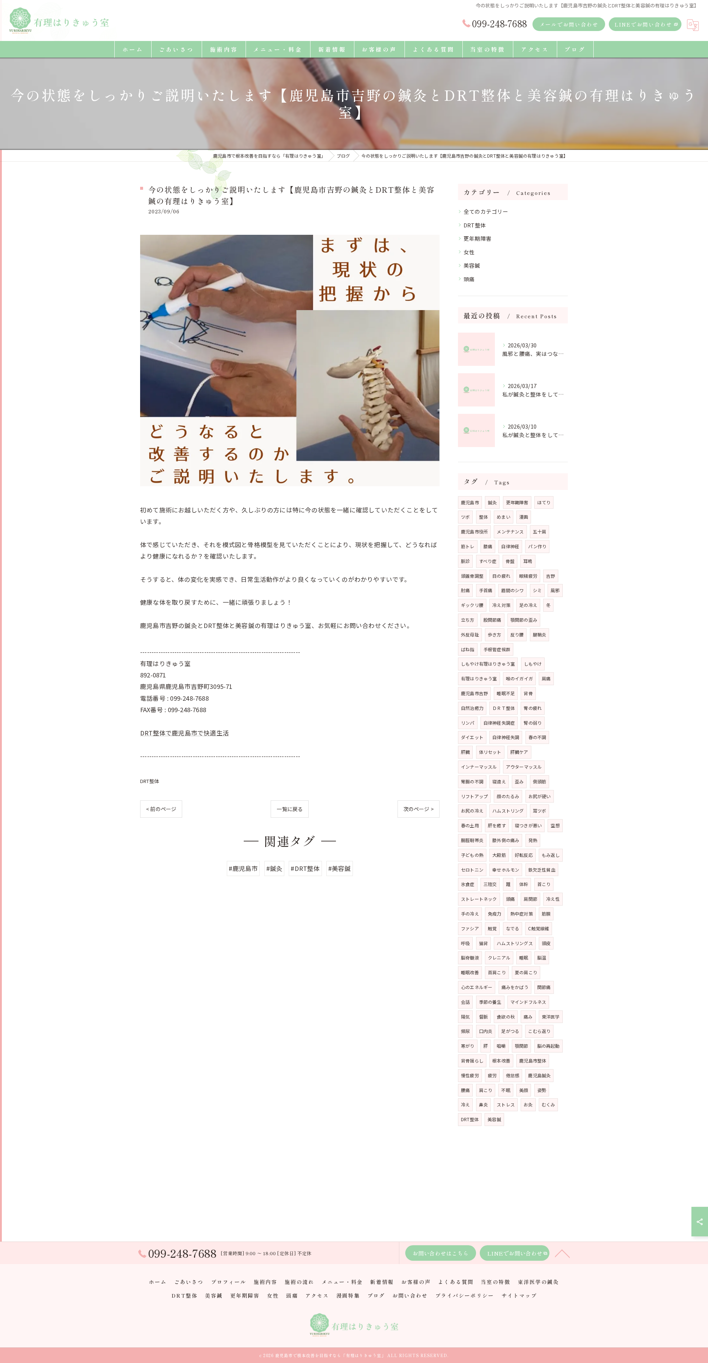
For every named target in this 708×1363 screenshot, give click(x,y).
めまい (503, 517)
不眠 (505, 1090)
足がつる (510, 1031)
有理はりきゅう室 (479, 678)
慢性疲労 (470, 1075)
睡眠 (523, 957)
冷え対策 (501, 605)
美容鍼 (472, 265)
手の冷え (470, 913)
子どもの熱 (472, 855)
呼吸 (465, 943)
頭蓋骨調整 (472, 576)
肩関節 (530, 899)
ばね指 (468, 649)
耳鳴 (527, 561)
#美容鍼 (339, 868)
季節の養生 (490, 1002)
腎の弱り (533, 723)
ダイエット (472, 737)
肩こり (486, 1090)
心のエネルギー (476, 987)
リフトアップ (474, 796)
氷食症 (468, 884)
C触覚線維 (538, 928)
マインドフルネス (528, 1002)
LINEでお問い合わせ (643, 24)
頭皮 (546, 943)
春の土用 (470, 825)
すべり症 (488, 561)
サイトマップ (519, 1295)
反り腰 (517, 634)
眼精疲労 (528, 576)
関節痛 (544, 987)
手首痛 (486, 590)
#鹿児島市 (243, 868)
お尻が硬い (539, 796)
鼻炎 (483, 1104)
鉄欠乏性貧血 (541, 869)
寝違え (499, 781)
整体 (483, 517)
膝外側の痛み (505, 840)
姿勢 (541, 1090)
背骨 (528, 693)
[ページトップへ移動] (562, 1253)
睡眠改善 (470, 972)
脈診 (465, 561)
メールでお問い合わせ (568, 24)
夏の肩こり (526, 972)
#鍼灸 (274, 868)
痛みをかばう (515, 987)
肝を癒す (497, 825)
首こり (544, 884)
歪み (519, 781)
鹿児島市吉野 (474, 693)
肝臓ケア (519, 752)
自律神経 (510, 546)
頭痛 (469, 279)
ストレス (506, 1104)
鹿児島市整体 (532, 1060)
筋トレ (468, 546)
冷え (465, 1104)
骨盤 (510, 561)
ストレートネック (479, 899)
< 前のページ (161, 809)
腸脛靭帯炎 (472, 840)
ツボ (465, 517)
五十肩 (539, 531)
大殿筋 (499, 855)
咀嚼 (501, 1046)
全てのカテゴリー (486, 211)
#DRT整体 (305, 868)
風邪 (555, 590)
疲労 (492, 1075)
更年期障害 (478, 238)
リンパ (468, 723)
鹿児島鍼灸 (539, 1075)
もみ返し (551, 855)
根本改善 (501, 1060)
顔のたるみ (508, 796)
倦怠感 (513, 1075)
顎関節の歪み (523, 620)
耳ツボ (539, 810)
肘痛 (465, 590)
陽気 (465, 1016)
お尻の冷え (472, 810)
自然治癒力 (472, 708)
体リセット (490, 752)
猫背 (483, 943)
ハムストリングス (515, 943)
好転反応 (524, 855)
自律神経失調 (505, 737)
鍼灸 (492, 502)
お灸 (528, 1104)
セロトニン (472, 869)
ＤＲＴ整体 (503, 708)
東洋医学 (551, 1016)
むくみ (548, 1104)
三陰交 (490, 884)
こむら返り (539, 1031)
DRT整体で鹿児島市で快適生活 (184, 732)
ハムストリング (508, 810)
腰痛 (465, 1090)
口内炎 (486, 1031)
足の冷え (528, 605)
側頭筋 (539, 781)
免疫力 (495, 913)
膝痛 (487, 546)
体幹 (523, 884)
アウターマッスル (524, 766)
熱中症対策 (521, 913)
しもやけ (533, 663)
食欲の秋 (506, 1016)
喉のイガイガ (519, 678)
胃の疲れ (533, 708)
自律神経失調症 (499, 723)
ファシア (470, 928)
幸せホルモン (505, 869)
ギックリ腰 (472, 605)
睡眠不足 (506, 693)
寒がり (468, 1046)
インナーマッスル (479, 766)
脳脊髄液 (470, 957)
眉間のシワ (512, 590)
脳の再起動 (548, 1046)
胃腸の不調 (472, 781)
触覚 (492, 928)
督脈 (483, 1016)
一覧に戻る (290, 809)
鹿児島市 (470, 502)
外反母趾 (470, 634)
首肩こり (497, 972)
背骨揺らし (472, 1060)
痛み (528, 1016)
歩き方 (495, 634)
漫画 (523, 517)
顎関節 (521, 1046)
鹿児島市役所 (474, 531)
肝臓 (465, 752)
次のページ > (418, 809)
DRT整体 (149, 781)
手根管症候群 (496, 649)
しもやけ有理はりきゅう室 (488, 663)
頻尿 (465, 1031)
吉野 (550, 576)
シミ (537, 590)
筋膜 (546, 913)
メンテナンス (510, 531)
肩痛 (546, 678)
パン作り (537, 546)
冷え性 (553, 899)
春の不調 (537, 737)
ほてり (544, 502)
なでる (513, 928)
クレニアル (499, 957)
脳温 (541, 957)
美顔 (523, 1090)
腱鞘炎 (539, 634)
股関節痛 (492, 620)
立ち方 (468, 620)
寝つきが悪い (528, 825)
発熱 (532, 840)
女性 (469, 252)
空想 (555, 825)
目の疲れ (501, 576)
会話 (465, 1002)
